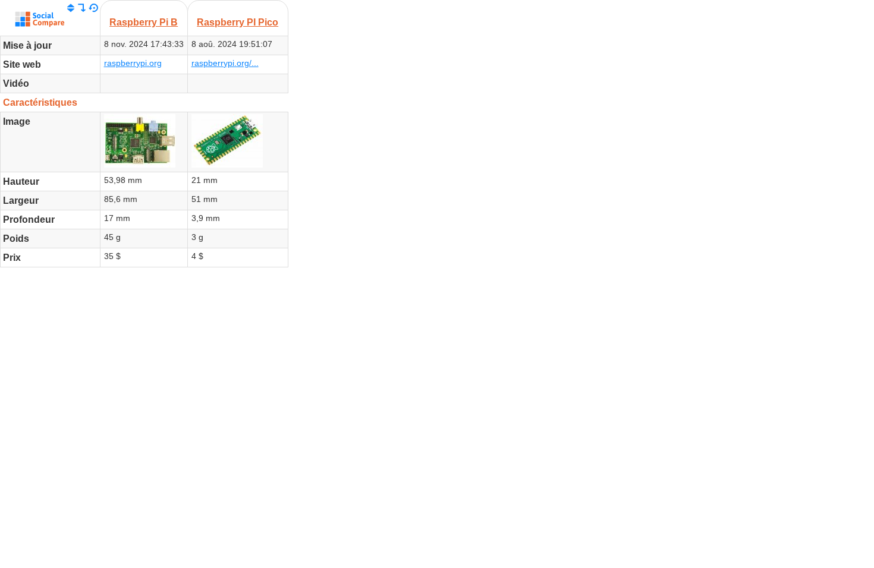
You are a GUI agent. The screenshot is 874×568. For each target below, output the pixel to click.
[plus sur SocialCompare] (40, 20)
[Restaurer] (93, 8)
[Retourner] (82, 8)
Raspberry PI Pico (237, 22)
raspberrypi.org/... (225, 63)
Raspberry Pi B (143, 22)
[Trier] (71, 8)
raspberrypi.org (133, 63)
